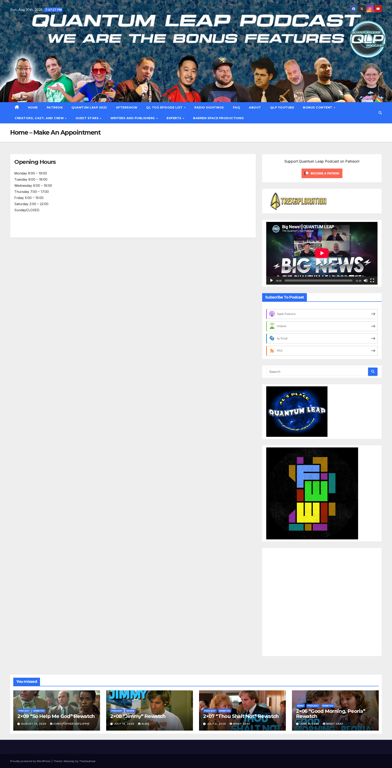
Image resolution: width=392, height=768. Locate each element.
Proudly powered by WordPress (30, 761)
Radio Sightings (209, 107)
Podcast (24, 711)
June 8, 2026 (310, 723)
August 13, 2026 (34, 723)
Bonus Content (318, 107)
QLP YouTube (282, 107)
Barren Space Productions (218, 118)
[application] (322, 253)
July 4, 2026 (217, 723)
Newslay (69, 761)
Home (33, 107)
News (300, 705)
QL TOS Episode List (165, 107)
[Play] (272, 280)
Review (130, 711)
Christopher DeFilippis (71, 723)
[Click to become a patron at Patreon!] (322, 173)
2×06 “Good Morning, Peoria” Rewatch (330, 713)
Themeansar (87, 761)
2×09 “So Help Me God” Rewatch (56, 716)
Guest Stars (88, 118)
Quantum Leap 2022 (89, 107)
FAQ (236, 107)
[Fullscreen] (372, 280)
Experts (174, 118)
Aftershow (126, 107)
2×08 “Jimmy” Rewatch (138, 716)
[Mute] (366, 280)
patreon (55, 107)
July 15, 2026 (124, 723)
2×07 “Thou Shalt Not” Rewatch (241, 716)
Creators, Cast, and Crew (40, 118)
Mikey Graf (241, 723)
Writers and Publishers (133, 118)
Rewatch (38, 711)
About (255, 107)
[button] (380, 113)
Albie (145, 723)
